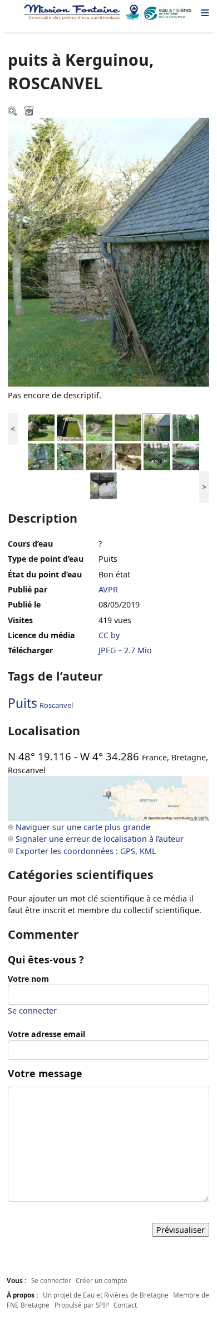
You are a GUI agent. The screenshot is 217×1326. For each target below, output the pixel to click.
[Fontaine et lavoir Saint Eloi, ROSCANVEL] (156, 456)
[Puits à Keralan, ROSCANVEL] (41, 456)
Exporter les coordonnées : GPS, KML (86, 851)
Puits (22, 703)
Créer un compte (101, 1280)
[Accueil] (108, 14)
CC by (109, 635)
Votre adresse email (46, 1034)
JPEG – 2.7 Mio (125, 650)
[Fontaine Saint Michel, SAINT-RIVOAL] (128, 427)
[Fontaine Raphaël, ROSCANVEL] (103, 485)
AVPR (108, 589)
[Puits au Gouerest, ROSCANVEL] (185, 427)
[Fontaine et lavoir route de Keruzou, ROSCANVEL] (185, 456)
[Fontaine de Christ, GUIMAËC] (70, 427)
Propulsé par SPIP (82, 1304)
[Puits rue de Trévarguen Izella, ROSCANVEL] (99, 456)
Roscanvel (56, 705)
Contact (125, 1304)
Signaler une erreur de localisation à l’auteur (100, 838)
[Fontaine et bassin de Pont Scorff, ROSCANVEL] (128, 456)
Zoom (13, 112)
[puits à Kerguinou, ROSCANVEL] (156, 427)
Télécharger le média (30, 112)
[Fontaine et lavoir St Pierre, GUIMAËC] (41, 427)
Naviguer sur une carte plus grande (83, 827)
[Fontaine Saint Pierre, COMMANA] (99, 427)
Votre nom (28, 978)
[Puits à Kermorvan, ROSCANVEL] (70, 456)
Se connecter (32, 1010)
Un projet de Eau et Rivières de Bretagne (106, 1294)
